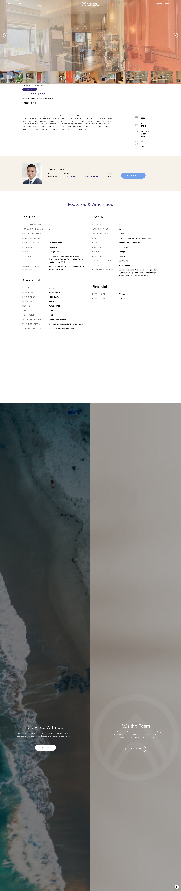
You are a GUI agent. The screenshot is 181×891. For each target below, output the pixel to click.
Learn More (136, 749)
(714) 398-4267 (70, 176)
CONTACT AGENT (133, 175)
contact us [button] (45, 747)
